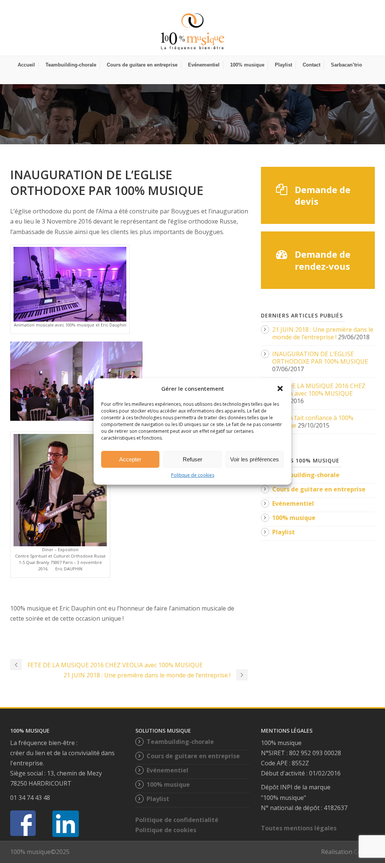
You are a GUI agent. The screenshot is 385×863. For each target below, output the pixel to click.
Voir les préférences (254, 459)
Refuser (192, 459)
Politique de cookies (192, 475)
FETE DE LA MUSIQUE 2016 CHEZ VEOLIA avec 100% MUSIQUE (318, 389)
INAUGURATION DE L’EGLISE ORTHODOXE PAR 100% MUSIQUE (320, 358)
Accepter (130, 459)
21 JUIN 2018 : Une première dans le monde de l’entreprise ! (322, 333)
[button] (280, 388)
